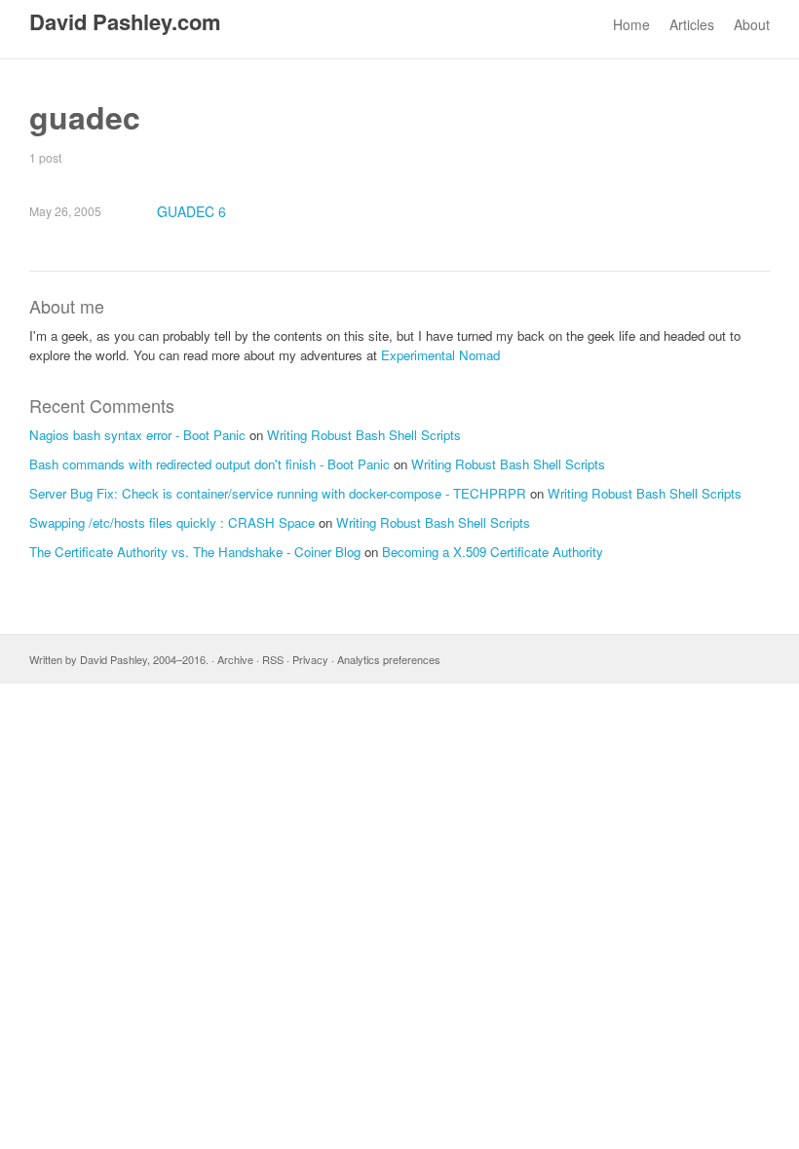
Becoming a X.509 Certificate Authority (492, 551)
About (752, 24)
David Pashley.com (125, 21)
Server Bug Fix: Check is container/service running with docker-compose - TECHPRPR (277, 493)
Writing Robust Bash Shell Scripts (364, 435)
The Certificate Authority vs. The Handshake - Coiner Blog (195, 551)
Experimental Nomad (440, 355)
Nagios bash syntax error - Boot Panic (137, 435)
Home (631, 24)
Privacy (310, 659)
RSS (273, 659)
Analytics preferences (388, 659)
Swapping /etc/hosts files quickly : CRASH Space (172, 522)
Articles (691, 24)
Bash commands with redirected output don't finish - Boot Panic (209, 464)
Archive (235, 659)
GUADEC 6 (191, 211)
